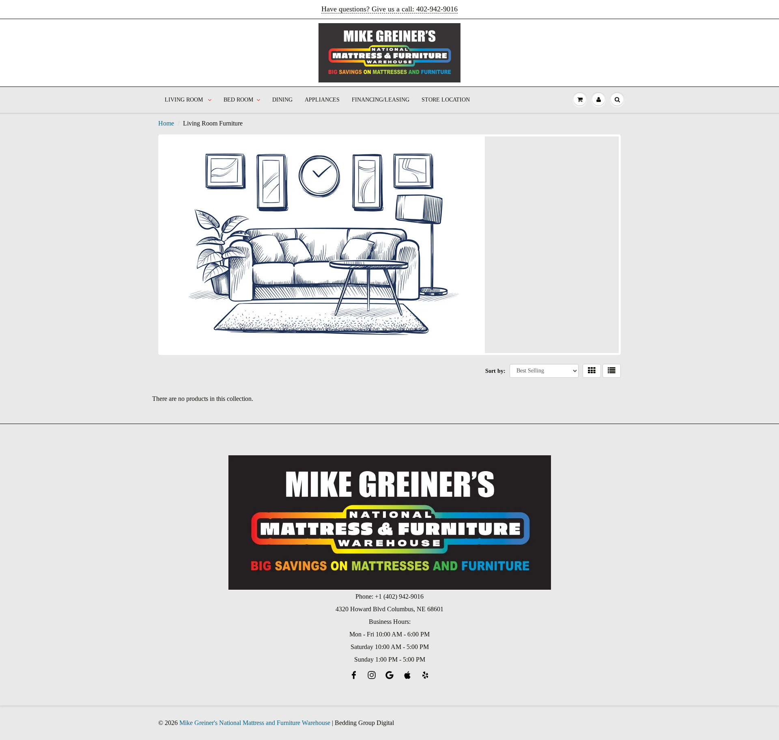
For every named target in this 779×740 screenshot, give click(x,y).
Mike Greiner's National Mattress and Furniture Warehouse (254, 722)
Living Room (184, 100)
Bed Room (238, 100)
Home (166, 123)
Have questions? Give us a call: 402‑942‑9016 (389, 9)
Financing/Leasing (380, 100)
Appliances (322, 100)
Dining (282, 100)
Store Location (446, 100)
